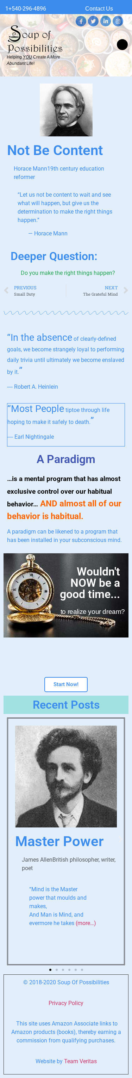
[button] (122, 44)
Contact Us (99, 9)
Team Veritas (80, 1061)
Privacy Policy (66, 1003)
